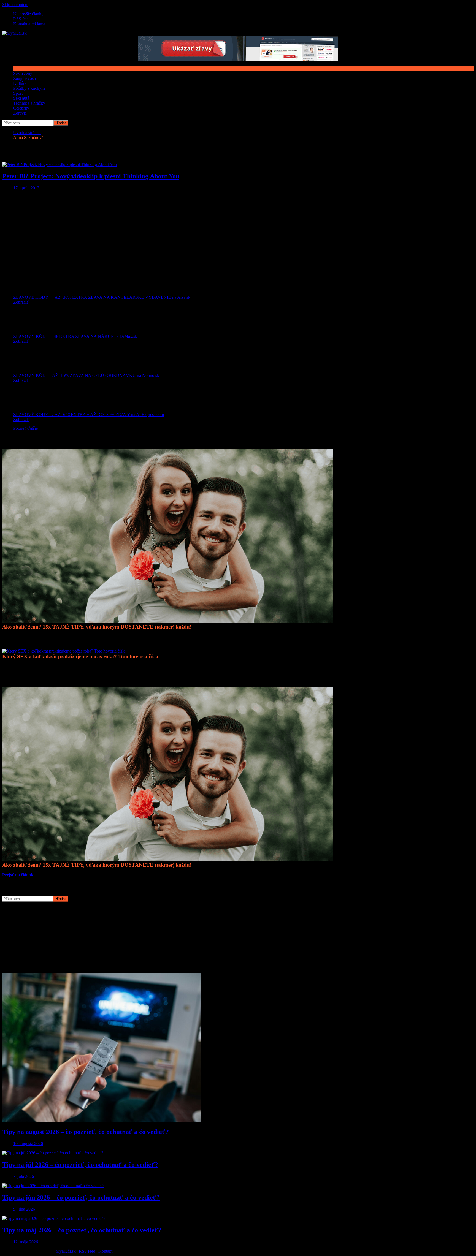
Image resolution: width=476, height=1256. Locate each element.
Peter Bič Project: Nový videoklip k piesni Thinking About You (90, 176)
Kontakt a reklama (29, 23)
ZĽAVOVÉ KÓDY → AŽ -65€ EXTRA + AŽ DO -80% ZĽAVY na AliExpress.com (88, 414)
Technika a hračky (29, 103)
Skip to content (15, 4)
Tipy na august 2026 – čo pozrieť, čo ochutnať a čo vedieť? (85, 1131)
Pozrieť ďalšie (25, 428)
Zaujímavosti (24, 78)
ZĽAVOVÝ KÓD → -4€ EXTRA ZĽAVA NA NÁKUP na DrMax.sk (75, 336)
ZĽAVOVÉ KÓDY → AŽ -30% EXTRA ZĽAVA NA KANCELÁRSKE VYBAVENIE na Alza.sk (101, 297)
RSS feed (21, 19)
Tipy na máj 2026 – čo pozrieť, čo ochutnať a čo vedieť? (81, 1230)
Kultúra (19, 83)
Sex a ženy (22, 73)
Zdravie (20, 113)
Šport (18, 93)
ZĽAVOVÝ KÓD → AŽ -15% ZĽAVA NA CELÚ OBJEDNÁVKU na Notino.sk (86, 375)
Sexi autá (21, 98)
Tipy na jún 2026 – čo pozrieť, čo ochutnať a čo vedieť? (81, 1197)
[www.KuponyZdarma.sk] (238, 59)
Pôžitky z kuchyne (29, 88)
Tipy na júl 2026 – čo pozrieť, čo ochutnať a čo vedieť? (80, 1164)
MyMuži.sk (66, 1251)
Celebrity (21, 108)
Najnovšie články (28, 14)
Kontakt (105, 1251)
